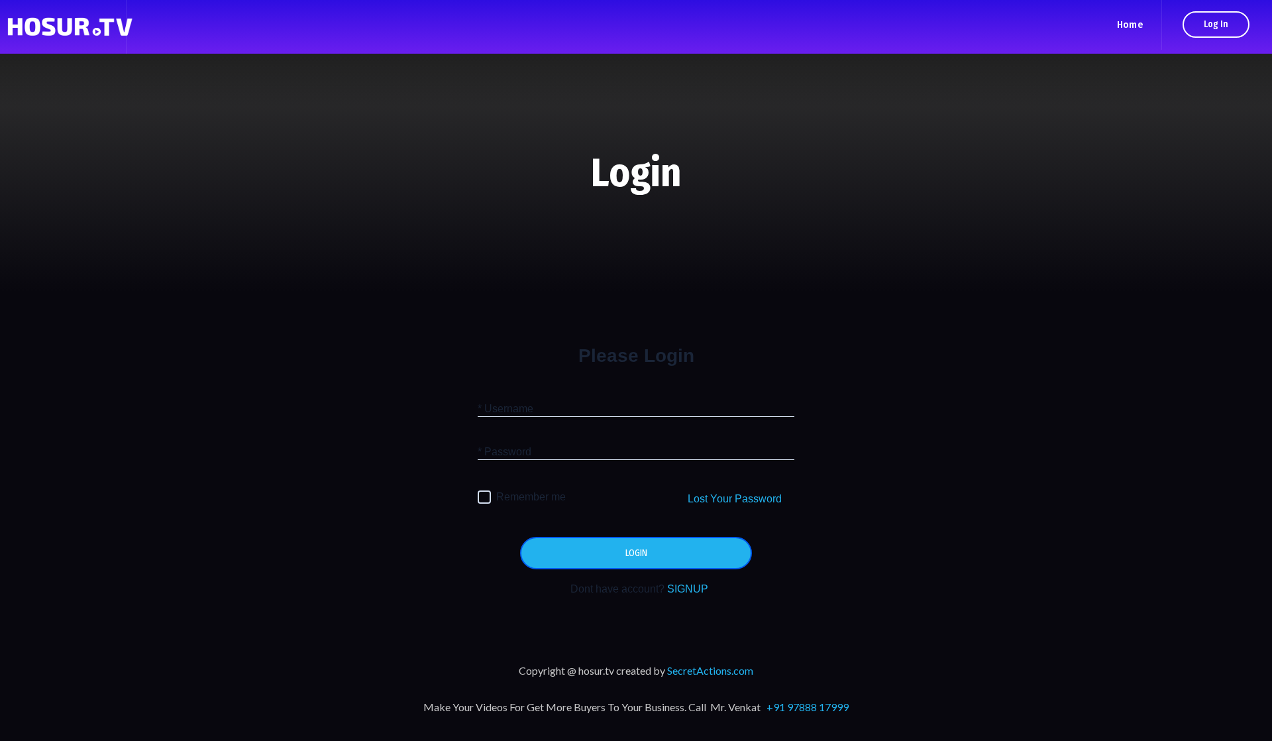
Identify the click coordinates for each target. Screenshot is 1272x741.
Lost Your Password (735, 498)
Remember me (531, 496)
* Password (504, 451)
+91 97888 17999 (808, 707)
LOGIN (636, 553)
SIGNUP (687, 589)
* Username (505, 408)
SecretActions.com (710, 670)
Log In (1216, 24)
